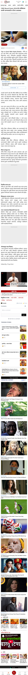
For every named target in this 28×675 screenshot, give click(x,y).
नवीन (4, 652)
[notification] (26, 2)
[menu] (2, 2)
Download (4, 44)
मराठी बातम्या (9, 300)
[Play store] (23, 2)
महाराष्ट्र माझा (3, 5)
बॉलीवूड (3, 300)
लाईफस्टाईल (20, 297)
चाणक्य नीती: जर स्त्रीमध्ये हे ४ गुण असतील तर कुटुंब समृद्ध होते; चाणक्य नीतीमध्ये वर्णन (14, 626)
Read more (7, 284)
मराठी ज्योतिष (20, 5)
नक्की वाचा (5, 617)
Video (4, 630)
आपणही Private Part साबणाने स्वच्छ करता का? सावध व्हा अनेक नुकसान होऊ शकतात (14, 294)
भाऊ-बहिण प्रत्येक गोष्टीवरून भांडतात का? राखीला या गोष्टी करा (5, 626)
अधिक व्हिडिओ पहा (5, 632)
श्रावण (9, 5)
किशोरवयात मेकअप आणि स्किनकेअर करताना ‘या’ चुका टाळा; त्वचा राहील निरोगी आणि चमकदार (5, 661)
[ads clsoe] (27, 667)
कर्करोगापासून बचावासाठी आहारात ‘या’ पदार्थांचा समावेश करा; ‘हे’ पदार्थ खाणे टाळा (14, 661)
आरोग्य (14, 5)
